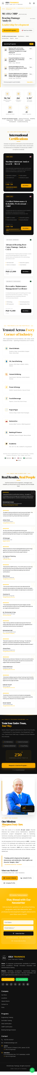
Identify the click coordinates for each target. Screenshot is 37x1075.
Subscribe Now (19, 933)
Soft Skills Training (6, 1020)
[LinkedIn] (7, 984)
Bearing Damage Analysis (8, 1030)
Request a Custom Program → (18, 765)
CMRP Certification (6, 1027)
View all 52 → (30, 82)
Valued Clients (5, 1001)
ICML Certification (6, 1023)
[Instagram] (11, 984)
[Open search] (29, 3)
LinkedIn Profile (27, 878)
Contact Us (4, 1004)
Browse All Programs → (10, 30)
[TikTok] (19, 984)
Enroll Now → (26, 185)
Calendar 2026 (9, 979)
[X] (23, 984)
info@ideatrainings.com (10, 1043)
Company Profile (10, 883)
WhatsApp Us (23, 979)
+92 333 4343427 (20, 770)
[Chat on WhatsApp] (32, 1070)
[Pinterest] (27, 984)
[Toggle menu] (34, 3)
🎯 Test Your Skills (27, 30)
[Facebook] (2, 984)
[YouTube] (15, 984)
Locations (4, 998)
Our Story (4, 995)
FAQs (2, 1007)
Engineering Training (7, 1017)
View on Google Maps (10, 1049)
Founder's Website (11, 878)
